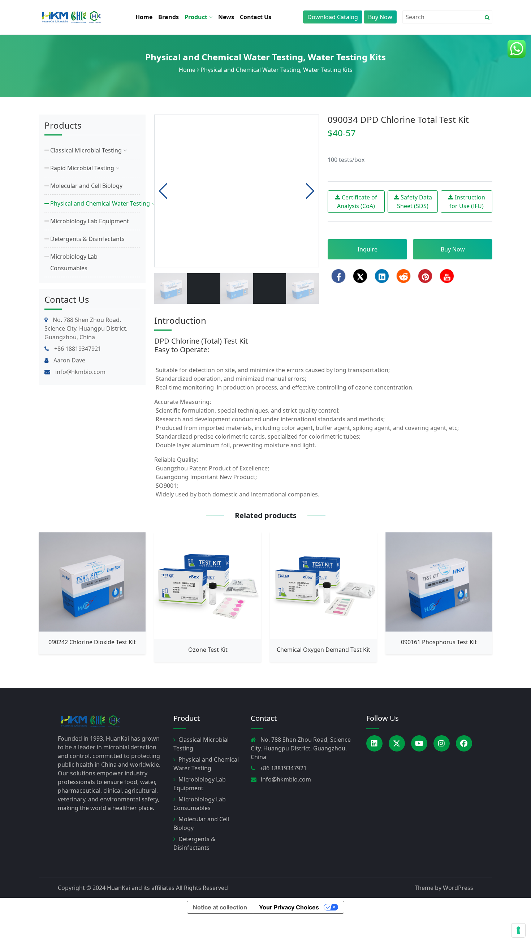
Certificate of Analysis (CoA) (357, 201)
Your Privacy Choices (289, 907)
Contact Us (255, 17)
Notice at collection (220, 907)
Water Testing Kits (347, 57)
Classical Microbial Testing (86, 150)
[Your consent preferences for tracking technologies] (518, 930)
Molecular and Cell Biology (86, 186)
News (226, 17)
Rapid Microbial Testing (83, 168)
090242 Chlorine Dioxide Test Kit (92, 642)
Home (143, 17)
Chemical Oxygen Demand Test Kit (323, 650)
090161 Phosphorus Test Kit (439, 642)
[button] (310, 191)
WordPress (458, 888)
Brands (168, 17)
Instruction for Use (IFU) (467, 201)
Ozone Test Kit (208, 650)
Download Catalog (332, 17)
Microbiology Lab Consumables (74, 262)
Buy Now (380, 17)
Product (197, 17)
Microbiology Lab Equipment (89, 221)
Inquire (367, 249)
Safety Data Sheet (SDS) (414, 201)
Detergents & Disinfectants (87, 239)
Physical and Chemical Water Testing (224, 57)
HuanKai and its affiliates (140, 888)
